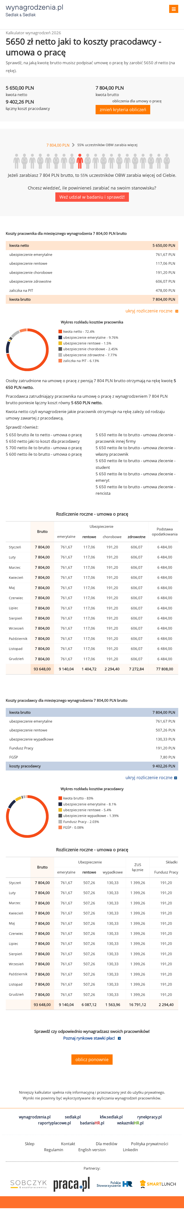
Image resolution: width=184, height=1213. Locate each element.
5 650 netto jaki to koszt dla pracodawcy (43, 441)
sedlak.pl (73, 1117)
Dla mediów (106, 1143)
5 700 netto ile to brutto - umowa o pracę (44, 447)
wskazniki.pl (130, 1123)
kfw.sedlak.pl (111, 1117)
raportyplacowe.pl (54, 1123)
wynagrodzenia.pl (35, 1117)
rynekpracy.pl (149, 1117)
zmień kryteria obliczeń (123, 109)
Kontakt (68, 1143)
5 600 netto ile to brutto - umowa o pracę (44, 454)
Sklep (29, 1143)
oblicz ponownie (92, 1059)
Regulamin (53, 1149)
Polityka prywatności (149, 1143)
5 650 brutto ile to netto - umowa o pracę (44, 434)
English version (92, 1149)
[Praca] (70, 1184)
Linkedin (130, 1149)
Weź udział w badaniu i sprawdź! (92, 197)
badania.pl (92, 1123)
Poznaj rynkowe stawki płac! (89, 1038)
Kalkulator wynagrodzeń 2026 (33, 32)
